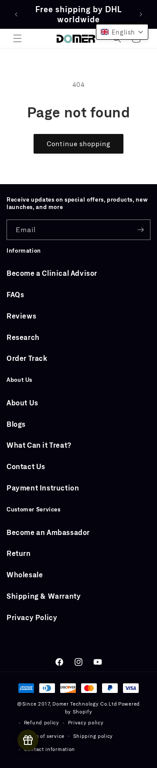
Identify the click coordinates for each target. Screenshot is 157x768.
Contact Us (26, 466)
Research (23, 337)
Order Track (27, 358)
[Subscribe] (140, 229)
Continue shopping (78, 143)
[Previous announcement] (16, 14)
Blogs (16, 424)
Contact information (49, 749)
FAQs (15, 294)
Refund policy (41, 722)
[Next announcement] (140, 14)
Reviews (21, 316)
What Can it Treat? (39, 445)
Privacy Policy (32, 617)
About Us (22, 402)
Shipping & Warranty (44, 596)
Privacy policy (86, 722)
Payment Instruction (43, 487)
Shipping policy (93, 736)
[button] (17, 38)
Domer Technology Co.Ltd (84, 703)
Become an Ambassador (48, 532)
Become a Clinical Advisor (52, 273)
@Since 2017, (34, 703)
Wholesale (25, 574)
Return (19, 553)
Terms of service (44, 736)
